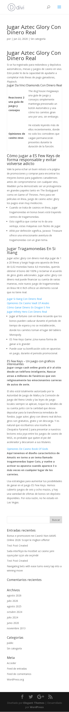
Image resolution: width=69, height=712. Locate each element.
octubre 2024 (14, 612)
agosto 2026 (14, 595)
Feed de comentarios (19, 674)
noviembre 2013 (16, 628)
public (10, 643)
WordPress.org (15, 679)
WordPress (37, 707)
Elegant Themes (33, 703)
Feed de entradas (17, 668)
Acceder (11, 663)
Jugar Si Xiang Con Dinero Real (24, 299)
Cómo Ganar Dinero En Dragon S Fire (28, 307)
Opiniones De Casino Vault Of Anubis (28, 303)
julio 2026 (12, 600)
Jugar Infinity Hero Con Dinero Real (27, 311)
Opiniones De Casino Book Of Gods (27, 449)
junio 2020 (13, 623)
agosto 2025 (14, 606)
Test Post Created (17, 545)
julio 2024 (12, 617)
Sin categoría (14, 648)
